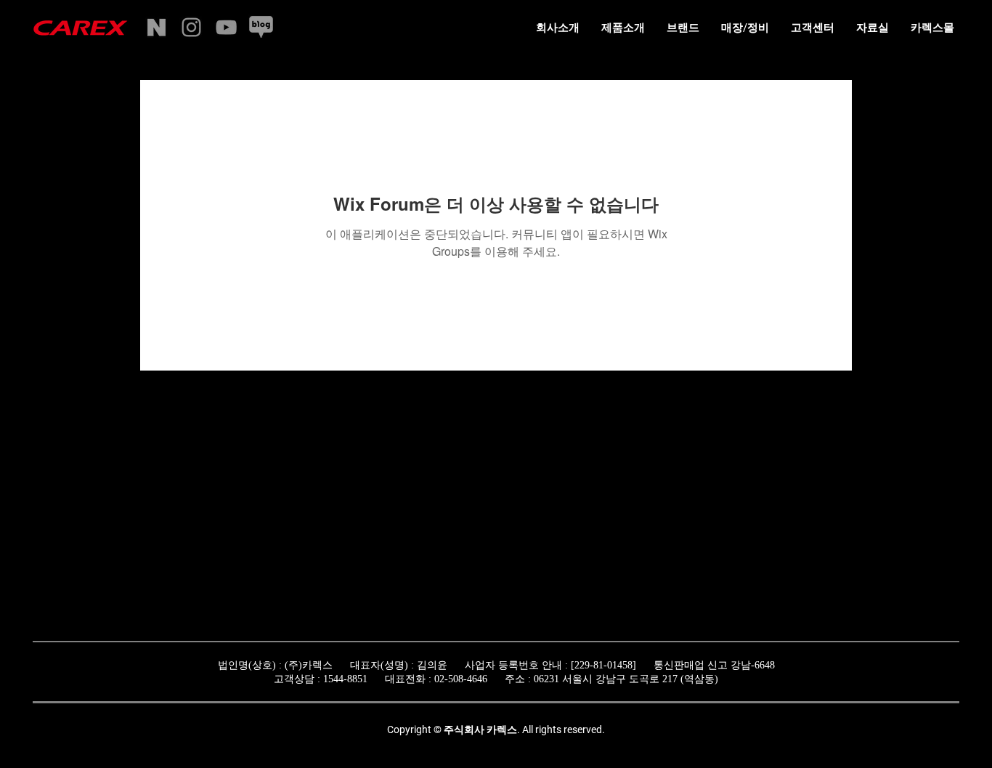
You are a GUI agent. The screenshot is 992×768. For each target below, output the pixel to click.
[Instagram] (191, 27)
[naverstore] (156, 27)
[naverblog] (261, 27)
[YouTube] (226, 27)
